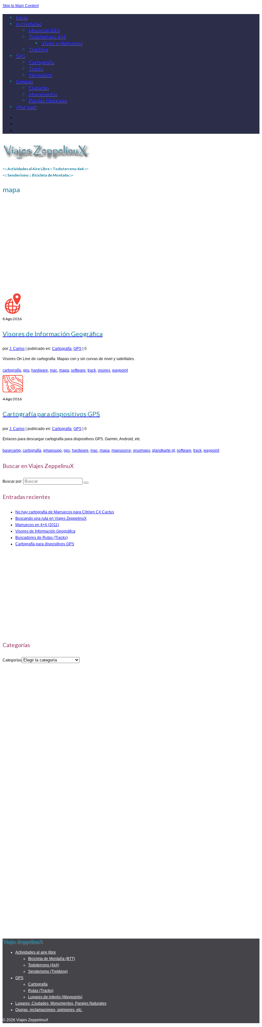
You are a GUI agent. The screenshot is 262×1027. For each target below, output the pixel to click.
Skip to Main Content (21, 6)
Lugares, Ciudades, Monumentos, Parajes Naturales (60, 1003)
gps (26, 370)
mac (53, 370)
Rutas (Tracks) (40, 990)
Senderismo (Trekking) (48, 971)
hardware (39, 370)
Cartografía (62, 348)
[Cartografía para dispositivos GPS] (13, 392)
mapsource (121, 450)
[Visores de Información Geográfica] (13, 312)
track (92, 370)
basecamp (12, 450)
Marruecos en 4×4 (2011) (37, 525)
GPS (77, 348)
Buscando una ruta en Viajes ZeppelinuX (51, 518)
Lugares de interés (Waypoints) (55, 997)
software (78, 370)
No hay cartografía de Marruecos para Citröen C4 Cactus (64, 512)
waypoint (120, 370)
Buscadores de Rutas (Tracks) (41, 537)
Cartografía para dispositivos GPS (44, 544)
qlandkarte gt (163, 450)
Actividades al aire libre (35, 952)
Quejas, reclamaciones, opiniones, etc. (48, 1010)
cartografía (12, 370)
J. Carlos (17, 348)
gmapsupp (52, 450)
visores (104, 370)
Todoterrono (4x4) (43, 965)
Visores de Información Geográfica (45, 531)
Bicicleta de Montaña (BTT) (51, 958)
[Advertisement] (131, 245)
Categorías (12, 660)
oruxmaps (141, 450)
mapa (64, 370)
